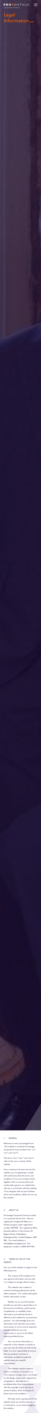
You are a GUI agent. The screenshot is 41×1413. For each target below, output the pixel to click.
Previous (23, 424)
